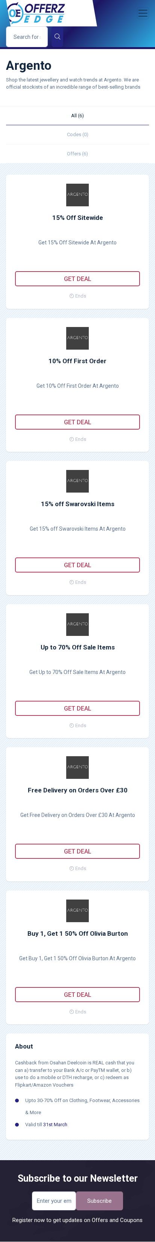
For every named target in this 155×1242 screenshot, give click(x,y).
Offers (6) (77, 154)
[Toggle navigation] (143, 13)
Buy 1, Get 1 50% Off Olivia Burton (77, 933)
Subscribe (99, 1200)
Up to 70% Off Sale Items (78, 647)
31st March (55, 1124)
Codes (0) (77, 134)
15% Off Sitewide (77, 217)
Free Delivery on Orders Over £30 (78, 790)
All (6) (77, 115)
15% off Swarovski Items (77, 504)
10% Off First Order (77, 361)
